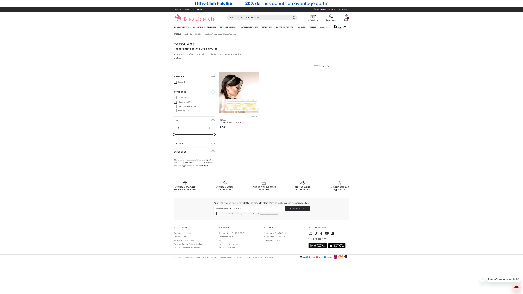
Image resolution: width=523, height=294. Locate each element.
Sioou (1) (181, 82)
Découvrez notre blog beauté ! (187, 248)
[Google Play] (317, 248)
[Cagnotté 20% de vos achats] (261, 3)
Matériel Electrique (249, 27)
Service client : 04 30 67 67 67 (231, 233)
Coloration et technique (204, 27)
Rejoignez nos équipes (184, 240)
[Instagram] (310, 235)
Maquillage (208, 34)
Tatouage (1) (183, 111)
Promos (312, 27)
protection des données (269, 214)
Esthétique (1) (184, 98)
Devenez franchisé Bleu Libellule (188, 244)
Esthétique (267, 27)
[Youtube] (327, 235)
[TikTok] (316, 235)
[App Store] (337, 248)
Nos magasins (180, 237)
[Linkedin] (332, 235)
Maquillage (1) (184, 102)
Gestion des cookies (236, 257)
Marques (301, 27)
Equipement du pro (284, 27)
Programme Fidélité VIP (274, 237)
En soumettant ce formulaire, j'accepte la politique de (248, 214)
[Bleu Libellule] (194, 18)
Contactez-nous (226, 237)
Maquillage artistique (220, 34)
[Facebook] (321, 235)
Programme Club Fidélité (275, 233)
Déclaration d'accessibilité (254, 257)
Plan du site (269, 257)
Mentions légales (180, 257)
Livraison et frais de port (229, 244)
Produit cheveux (181, 27)
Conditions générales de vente (198, 257)
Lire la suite (178, 58)
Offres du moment (272, 240)
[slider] (174, 134)
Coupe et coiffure (228, 27)
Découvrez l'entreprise (184, 233)
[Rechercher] (294, 17)
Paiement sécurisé (227, 248)
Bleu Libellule (188, 34)
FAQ (221, 240)
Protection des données (219, 257)
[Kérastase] (340, 28)
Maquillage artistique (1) (188, 106)
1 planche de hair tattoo (230, 122)
